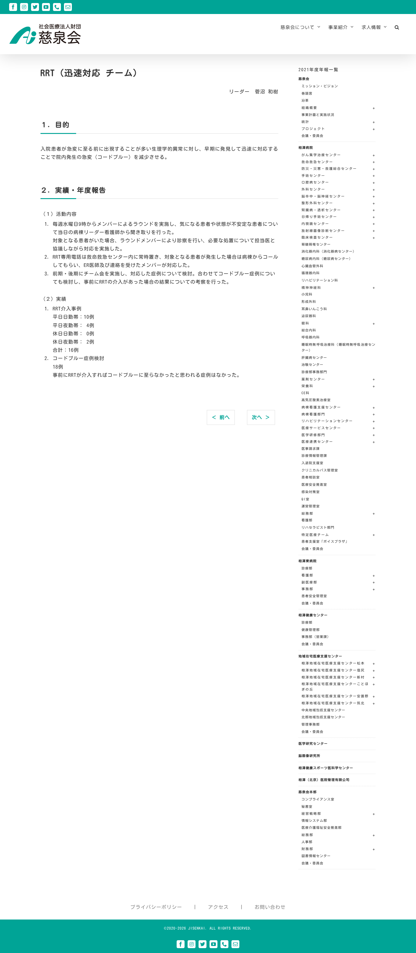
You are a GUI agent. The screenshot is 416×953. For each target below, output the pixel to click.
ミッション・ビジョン (319, 86)
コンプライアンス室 (317, 799)
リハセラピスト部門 (317, 527)
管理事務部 (310, 724)
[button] (397, 27)
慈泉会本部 (307, 792)
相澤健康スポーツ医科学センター (325, 767)
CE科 (305, 392)
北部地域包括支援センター (323, 717)
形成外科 (308, 301)
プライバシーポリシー (156, 907)
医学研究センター (313, 743)
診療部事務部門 (314, 371)
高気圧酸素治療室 (316, 399)
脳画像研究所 (309, 755)
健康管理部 (310, 629)
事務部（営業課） (316, 636)
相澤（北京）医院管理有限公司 (324, 779)
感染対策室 (310, 491)
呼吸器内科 (310, 337)
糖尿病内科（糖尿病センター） (327, 258)
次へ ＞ (261, 417)
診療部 (306, 568)
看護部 (306, 520)
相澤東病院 (307, 560)
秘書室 (306, 806)
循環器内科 (310, 273)
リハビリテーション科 (319, 280)
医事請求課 (310, 448)
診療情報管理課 (314, 455)
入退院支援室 (312, 462)
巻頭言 (306, 93)
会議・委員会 (312, 135)
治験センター (312, 364)
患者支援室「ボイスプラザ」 (325, 541)
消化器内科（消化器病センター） (328, 251)
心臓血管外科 (312, 266)
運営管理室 (310, 506)
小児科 (306, 294)
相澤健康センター (313, 615)
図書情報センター (316, 855)
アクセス (218, 907)
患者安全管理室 (314, 595)
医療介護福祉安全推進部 (321, 827)
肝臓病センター (314, 357)
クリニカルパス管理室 (319, 470)
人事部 (306, 841)
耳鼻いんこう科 (314, 308)
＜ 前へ (221, 417)
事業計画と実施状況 (317, 114)
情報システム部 (314, 820)
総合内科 (308, 330)
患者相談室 (310, 477)
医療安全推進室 (314, 484)
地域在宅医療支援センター (320, 656)
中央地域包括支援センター (323, 710)
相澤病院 (305, 147)
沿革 (305, 100)
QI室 (305, 499)
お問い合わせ (270, 907)
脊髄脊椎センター (316, 244)
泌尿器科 (308, 315)
